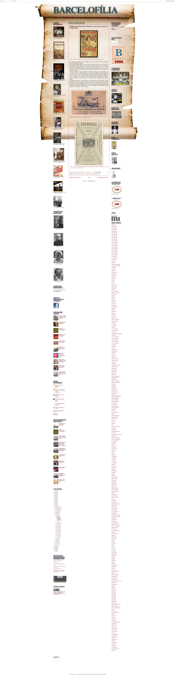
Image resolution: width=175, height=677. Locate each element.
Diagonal (113, 368)
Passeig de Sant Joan (115, 516)
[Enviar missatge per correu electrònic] (93, 172)
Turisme (113, 626)
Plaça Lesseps (114, 527)
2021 (55, 497)
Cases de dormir (114, 338)
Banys (113, 281)
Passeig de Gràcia (96, 174)
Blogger (103, 674)
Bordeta (113, 308)
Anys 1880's (82, 174)
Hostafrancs (114, 448)
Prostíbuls (113, 554)
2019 (55, 500)
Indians (113, 451)
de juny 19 (58, 527)
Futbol (113, 423)
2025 (55, 492)
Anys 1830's (114, 231)
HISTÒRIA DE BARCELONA (59, 410)
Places (113, 532)
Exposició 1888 (114, 399)
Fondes (113, 410)
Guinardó (113, 442)
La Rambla (113, 456)
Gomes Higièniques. (115, 431)
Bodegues (113, 300)
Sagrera (113, 573)
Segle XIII (113, 593)
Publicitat (113, 555)
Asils (112, 270)
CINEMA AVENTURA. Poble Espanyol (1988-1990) (62, 323)
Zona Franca (114, 647)
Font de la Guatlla (114, 412)
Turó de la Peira (114, 628)
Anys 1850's (114, 234)
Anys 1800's (114, 226)
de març (56, 541)
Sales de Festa (114, 574)
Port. (112, 544)
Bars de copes (114, 291)
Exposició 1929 (114, 401)
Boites (113, 302)
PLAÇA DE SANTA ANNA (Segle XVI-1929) (62, 480)
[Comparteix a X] (98, 172)
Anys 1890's (114, 240)
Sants (112, 585)
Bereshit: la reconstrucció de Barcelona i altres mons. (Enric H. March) (60, 390)
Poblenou (113, 538)
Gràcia (90, 174)
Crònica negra (114, 366)
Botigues (113, 311)
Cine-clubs (113, 344)
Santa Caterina (114, 584)
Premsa (113, 549)
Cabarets (113, 314)
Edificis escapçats (115, 376)
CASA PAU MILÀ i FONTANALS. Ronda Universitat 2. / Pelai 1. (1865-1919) (62, 360)
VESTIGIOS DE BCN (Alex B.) (60, 407)
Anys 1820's (114, 229)
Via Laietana (114, 642)
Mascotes (113, 467)
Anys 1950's (114, 250)
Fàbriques (87, 174)
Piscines (113, 521)
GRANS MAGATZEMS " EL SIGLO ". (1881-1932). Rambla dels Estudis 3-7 (62, 317)
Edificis (113, 374)
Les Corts (113, 462)
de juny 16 (58, 530)
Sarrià (113, 587)
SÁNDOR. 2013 (55, 562)
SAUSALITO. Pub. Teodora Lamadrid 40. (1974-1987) (62, 341)
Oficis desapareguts (115, 503)
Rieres (113, 568)
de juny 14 (58, 531)
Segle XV (113, 598)
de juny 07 (58, 535)
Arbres (113, 261)
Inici (89, 177)
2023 (55, 495)
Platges (113, 535)
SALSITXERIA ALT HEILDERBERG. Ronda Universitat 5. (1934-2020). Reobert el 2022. (59, 571)
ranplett (91, 674)
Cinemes (113, 346)
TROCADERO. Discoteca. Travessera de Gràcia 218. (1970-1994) (62, 355)
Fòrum (113, 420)
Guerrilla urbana (114, 440)
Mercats (113, 472)
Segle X (113, 590)
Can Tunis (113, 324)
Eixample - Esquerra (115, 382)
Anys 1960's (114, 251)
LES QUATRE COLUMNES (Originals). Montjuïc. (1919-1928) (62, 474)
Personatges (114, 519)
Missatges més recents (75, 177)
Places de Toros (114, 533)
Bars (112, 289)
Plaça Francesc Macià (115, 525)
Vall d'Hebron (114, 636)
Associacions (114, 272)
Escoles (113, 387)
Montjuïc (113, 483)
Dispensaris (114, 371)
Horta (112, 445)
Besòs (113, 295)
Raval (112, 563)
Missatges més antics (103, 177)
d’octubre (57, 509)
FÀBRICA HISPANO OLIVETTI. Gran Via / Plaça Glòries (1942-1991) (62, 373)
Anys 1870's (114, 237)
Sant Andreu (114, 576)
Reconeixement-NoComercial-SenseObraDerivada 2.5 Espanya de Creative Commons (59, 593)
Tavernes (113, 615)
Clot (112, 354)
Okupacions (114, 505)
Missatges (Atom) (91, 181)
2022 (55, 496)
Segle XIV (113, 595)
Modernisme (114, 478)
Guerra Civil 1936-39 (115, 439)
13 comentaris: (88, 172)
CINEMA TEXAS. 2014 (57, 568)
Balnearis (113, 278)
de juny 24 (58, 523)
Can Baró (113, 322)
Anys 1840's (114, 232)
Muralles (113, 486)
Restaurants (114, 565)
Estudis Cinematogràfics (116, 396)
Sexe (112, 609)
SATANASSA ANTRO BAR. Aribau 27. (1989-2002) (62, 335)
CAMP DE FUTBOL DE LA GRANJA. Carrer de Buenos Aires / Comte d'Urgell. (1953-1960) (62, 444)
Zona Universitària (115, 648)
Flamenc (113, 409)
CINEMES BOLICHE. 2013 (57, 560)
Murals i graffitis (114, 489)
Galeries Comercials (115, 426)
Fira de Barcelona (115, 407)
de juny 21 (58, 526)
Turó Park (113, 629)
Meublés (113, 475)
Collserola (113, 357)
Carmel (113, 327)
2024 (55, 493)
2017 (55, 503)
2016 (55, 504)
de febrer (57, 542)
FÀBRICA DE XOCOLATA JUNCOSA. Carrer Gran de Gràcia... (59, 519)
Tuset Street (114, 631)
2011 (55, 549)
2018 (55, 501)
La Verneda (113, 461)
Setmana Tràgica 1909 (115, 607)
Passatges (113, 513)
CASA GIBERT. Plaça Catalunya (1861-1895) (62, 455)
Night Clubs (113, 500)
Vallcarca (113, 637)
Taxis (112, 617)
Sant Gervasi (114, 579)
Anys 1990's (114, 256)
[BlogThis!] (96, 172)
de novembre (57, 508)
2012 (55, 548)
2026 (55, 491)
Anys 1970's (114, 253)
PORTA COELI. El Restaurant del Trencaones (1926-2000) (62, 348)
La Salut (113, 459)
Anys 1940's (114, 248)
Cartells (113, 335)
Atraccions (113, 275)
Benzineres (113, 294)
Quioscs (113, 560)
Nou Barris (113, 502)
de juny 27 (58, 522)
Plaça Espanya (114, 524)
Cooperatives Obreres (115, 365)
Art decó (113, 267)
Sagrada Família (114, 571)
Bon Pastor (113, 305)
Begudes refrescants (115, 292)
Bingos (113, 297)
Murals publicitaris (115, 491)
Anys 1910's (114, 243)
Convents (113, 363)
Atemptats (113, 273)
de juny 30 (58, 516)
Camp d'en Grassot (115, 319)
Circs (112, 347)
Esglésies (113, 390)
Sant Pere (113, 582)
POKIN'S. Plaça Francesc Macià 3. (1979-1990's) (62, 366)
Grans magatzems (115, 437)
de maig (56, 538)
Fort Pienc (113, 418)
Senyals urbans (114, 606)
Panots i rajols (114, 508)
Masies (113, 469)
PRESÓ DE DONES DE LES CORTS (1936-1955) (62, 424)
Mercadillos (113, 470)
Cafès (112, 316)
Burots (113, 313)
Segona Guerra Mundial (115, 604)
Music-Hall (113, 494)
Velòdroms (113, 639)
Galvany (113, 428)
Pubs (112, 557)
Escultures (113, 388)
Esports (113, 393)
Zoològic (113, 650)
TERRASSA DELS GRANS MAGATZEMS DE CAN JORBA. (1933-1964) (62, 449)
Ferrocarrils (114, 404)
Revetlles (113, 566)
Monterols (113, 481)
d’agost (56, 512)
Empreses (113, 385)
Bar (112, 283)
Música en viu (114, 497)
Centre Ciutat (114, 341)
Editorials (113, 379)
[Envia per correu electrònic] (95, 172)
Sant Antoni (113, 577)
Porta (112, 546)
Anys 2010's (114, 259)
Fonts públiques (114, 417)
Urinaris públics (114, 634)
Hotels (113, 450)
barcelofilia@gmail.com (57, 291)
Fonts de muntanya (115, 415)
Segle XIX (113, 596)
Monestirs (113, 480)
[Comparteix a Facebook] (99, 172)
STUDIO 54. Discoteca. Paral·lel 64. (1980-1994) (62, 329)
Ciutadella (113, 349)
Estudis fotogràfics (115, 398)
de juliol (56, 513)
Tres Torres (113, 623)
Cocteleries (113, 355)
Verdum (113, 640)
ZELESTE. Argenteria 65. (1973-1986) (62, 467)
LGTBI (113, 464)
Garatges (113, 429)
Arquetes (113, 262)
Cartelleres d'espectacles (116, 333)
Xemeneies (113, 645)
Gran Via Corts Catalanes (116, 434)
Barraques (113, 286)
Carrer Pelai (114, 330)
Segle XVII (113, 601)
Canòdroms (113, 325)
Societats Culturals (115, 612)
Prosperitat (113, 552)
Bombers (113, 303)
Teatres (113, 618)
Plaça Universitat (114, 530)
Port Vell (113, 543)
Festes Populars (114, 406)
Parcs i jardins (114, 511)
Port (112, 541)
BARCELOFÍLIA (85, 10)
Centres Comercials (115, 343)
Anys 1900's (114, 242)
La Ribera (113, 458)
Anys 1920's (114, 245)
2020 (55, 499)
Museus (113, 492)
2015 (55, 505)
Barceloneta (114, 284)
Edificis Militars (114, 377)
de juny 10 (58, 534)
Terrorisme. (113, 620)
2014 (55, 545)
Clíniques (113, 352)
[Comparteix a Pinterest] (100, 172)
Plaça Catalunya (114, 522)
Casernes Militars (114, 336)
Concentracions (114, 360)
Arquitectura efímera (115, 264)
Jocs (112, 453)
